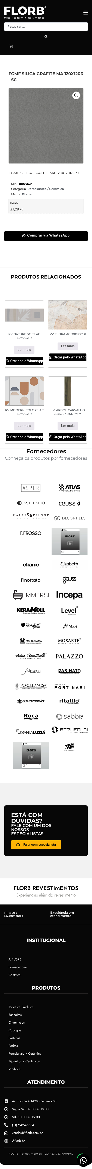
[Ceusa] (70, 507)
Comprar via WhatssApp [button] (48, 235)
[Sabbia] (70, 720)
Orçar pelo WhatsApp (26, 361)
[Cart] (11, 46)
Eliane (26, 194)
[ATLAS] (70, 492)
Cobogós (15, 1030)
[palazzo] (70, 660)
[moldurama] (31, 645)
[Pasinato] (70, 675)
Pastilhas (14, 1038)
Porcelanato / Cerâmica (45, 189)
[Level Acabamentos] (70, 614)
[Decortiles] (70, 522)
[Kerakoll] (31, 615)
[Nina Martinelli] (31, 660)
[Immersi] (31, 598)
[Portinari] (70, 690)
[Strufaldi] (70, 731)
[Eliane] (31, 569)
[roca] (31, 720)
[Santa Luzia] (31, 735)
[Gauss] (70, 584)
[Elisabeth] (70, 569)
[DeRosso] (31, 537)
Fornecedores (18, 967)
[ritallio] (70, 705)
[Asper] (31, 492)
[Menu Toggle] (85, 12)
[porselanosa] (31, 690)
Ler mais (24, 350)
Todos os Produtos (21, 1007)
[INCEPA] (70, 599)
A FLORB (15, 959)
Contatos (14, 975)
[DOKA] (70, 554)
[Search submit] (46, 36)
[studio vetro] (31, 767)
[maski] (70, 630)
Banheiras (15, 1014)
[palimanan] (31, 675)
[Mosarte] (70, 645)
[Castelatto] (31, 507)
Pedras (13, 1045)
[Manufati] (31, 630)
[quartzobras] (31, 705)
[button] (76, 95)
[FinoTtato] (31, 584)
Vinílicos (14, 1069)
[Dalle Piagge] (31, 517)
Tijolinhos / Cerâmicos (24, 1061)
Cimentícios (17, 1022)
